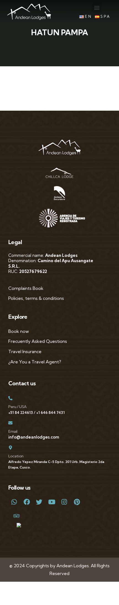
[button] (96, 7)
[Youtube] (51, 502)
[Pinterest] (76, 502)
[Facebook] (26, 502)
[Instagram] (64, 502)
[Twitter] (39, 502)
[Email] (10, 423)
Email (12, 431)
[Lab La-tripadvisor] (14, 515)
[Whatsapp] (14, 502)
